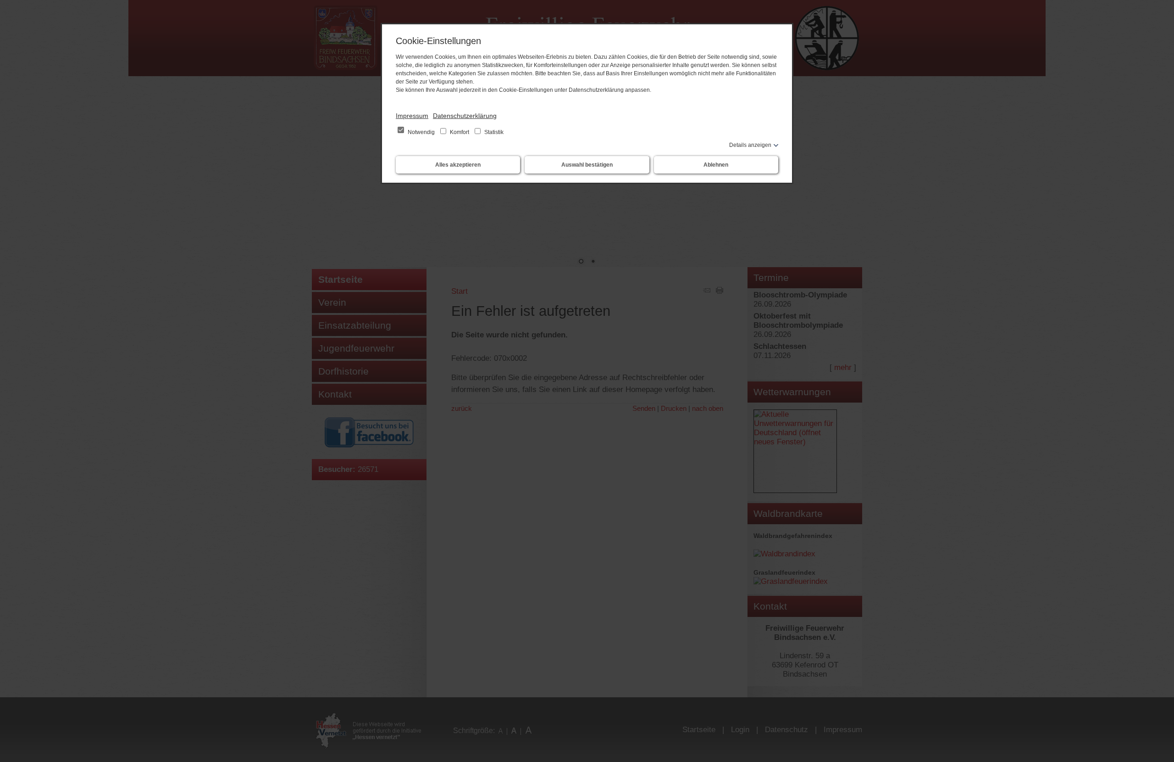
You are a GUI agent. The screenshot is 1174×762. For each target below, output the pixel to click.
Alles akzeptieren (458, 165)
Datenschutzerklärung (465, 115)
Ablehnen (715, 165)
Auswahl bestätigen (587, 165)
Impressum (412, 115)
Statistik (493, 132)
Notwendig (421, 132)
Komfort (460, 132)
